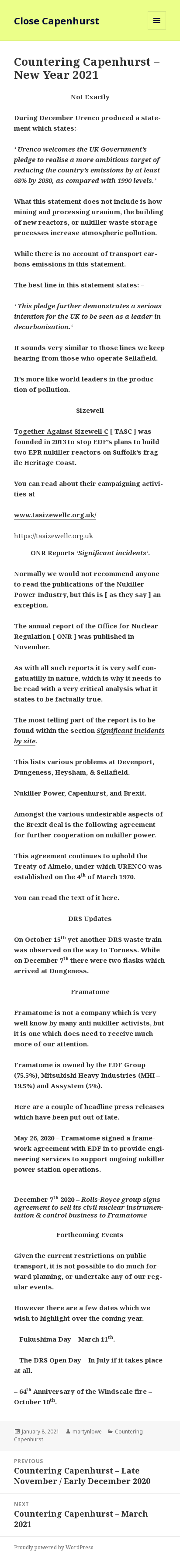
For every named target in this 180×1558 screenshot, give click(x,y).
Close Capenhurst (56, 20)
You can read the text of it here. (66, 897)
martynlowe (87, 1431)
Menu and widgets (157, 29)
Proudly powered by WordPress (53, 1547)
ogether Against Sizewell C (63, 431)
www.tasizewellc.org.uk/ (55, 514)
